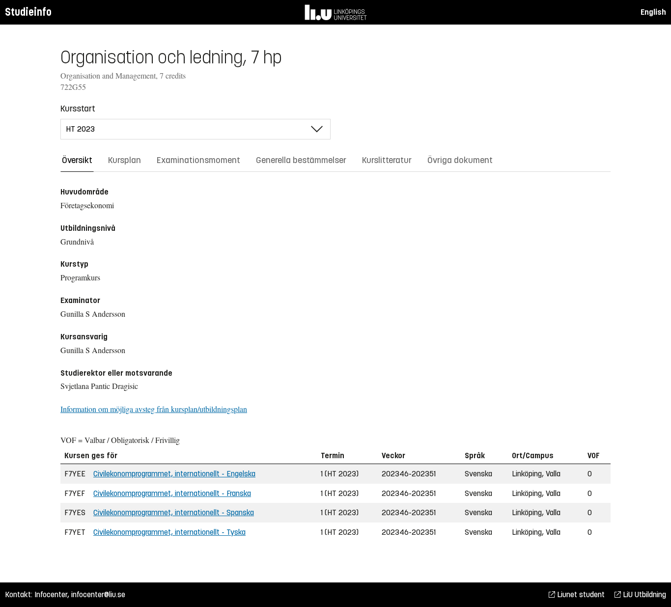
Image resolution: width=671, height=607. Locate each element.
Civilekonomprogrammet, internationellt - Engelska (174, 473)
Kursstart (77, 108)
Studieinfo (28, 12)
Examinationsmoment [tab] (198, 160)
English (653, 12)
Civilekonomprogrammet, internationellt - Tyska (169, 532)
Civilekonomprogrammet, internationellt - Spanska (173, 512)
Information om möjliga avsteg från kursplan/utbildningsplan (153, 409)
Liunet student (580, 594)
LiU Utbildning (643, 594)
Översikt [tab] (77, 160)
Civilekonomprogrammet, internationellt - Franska (172, 493)
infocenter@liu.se (98, 594)
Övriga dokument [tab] (460, 160)
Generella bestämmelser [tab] (301, 160)
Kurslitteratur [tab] (387, 160)
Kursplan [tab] (124, 160)
